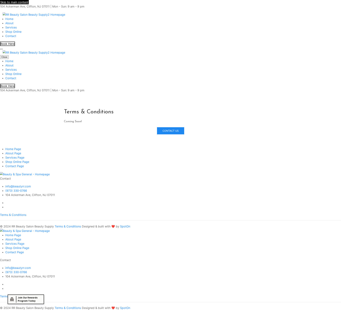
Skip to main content (14, 2)
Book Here (7, 44)
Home (9, 19)
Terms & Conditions (13, 215)
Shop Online (13, 31)
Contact (10, 36)
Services (11, 27)
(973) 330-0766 (16, 190)
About (9, 23)
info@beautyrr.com (18, 186)
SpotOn (125, 226)
